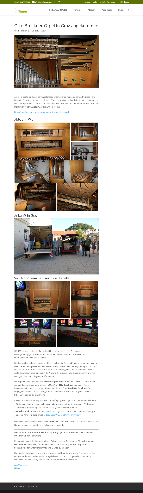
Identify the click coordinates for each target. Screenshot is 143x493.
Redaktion (22, 30)
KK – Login (125, 2)
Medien (91, 10)
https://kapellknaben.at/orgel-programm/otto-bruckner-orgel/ (41, 112)
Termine (77, 10)
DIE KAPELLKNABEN (58, 10)
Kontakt (87, 2)
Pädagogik (107, 10)
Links (95, 2)
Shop (120, 10)
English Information (107, 2)
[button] (42, 141)
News (44, 30)
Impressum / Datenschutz (27, 486)
